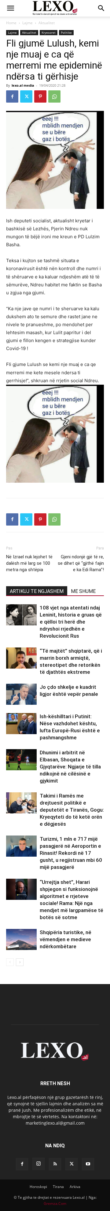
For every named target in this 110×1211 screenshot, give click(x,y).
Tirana (58, 1186)
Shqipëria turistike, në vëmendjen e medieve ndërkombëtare (65, 939)
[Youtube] (88, 1164)
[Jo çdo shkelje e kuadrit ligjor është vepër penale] (21, 694)
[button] (10, 8)
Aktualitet (46, 22)
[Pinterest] (40, 96)
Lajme (27, 22)
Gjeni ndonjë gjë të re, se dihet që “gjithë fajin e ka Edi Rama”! (81, 563)
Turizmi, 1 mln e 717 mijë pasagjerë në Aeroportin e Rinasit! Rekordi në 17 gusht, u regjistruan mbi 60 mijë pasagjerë (71, 853)
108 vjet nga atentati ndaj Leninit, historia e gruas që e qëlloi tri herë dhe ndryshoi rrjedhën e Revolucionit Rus (71, 622)
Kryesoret (49, 32)
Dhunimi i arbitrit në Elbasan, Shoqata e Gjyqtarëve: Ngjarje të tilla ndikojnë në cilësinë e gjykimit (70, 766)
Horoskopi (38, 1186)
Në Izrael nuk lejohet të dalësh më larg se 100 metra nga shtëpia (29, 563)
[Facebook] (12, 96)
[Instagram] (38, 1164)
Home (11, 22)
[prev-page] (10, 962)
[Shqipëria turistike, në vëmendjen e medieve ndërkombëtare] (21, 939)
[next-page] (20, 962)
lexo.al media (23, 85)
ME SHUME (83, 591)
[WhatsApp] (54, 96)
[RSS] (55, 1164)
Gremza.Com (55, 1203)
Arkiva (75, 1186)
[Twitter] (26, 96)
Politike (66, 32)
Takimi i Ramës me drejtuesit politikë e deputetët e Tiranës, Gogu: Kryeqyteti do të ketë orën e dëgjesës (72, 810)
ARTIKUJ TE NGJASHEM (37, 591)
